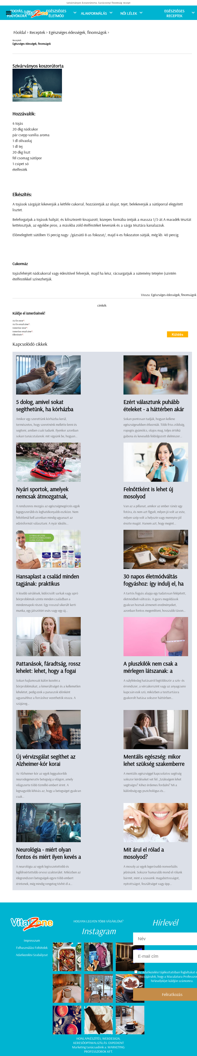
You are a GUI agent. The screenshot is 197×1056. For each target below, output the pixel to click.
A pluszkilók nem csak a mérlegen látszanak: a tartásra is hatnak (150, 670)
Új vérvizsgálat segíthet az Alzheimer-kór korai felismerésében (45, 763)
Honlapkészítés (88, 1038)
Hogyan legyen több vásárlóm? (98, 921)
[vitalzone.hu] (36, 14)
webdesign (111, 1038)
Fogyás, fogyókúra (17, 13)
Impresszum (32, 940)
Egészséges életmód (56, 13)
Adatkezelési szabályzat (32, 955)
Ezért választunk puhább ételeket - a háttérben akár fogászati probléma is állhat (154, 409)
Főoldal (19, 32)
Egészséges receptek (174, 13)
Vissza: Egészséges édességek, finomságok (168, 295)
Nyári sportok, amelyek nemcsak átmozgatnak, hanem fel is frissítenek (42, 496)
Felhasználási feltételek (32, 947)
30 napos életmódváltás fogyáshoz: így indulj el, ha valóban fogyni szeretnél (153, 583)
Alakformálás (94, 13)
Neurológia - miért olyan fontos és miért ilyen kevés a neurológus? (48, 856)
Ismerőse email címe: (22, 331)
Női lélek (128, 13)
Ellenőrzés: (18, 334)
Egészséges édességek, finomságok (78, 32)
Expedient (116, 1043)
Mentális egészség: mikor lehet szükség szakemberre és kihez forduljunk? (154, 763)
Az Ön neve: (18, 320)
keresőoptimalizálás (90, 1043)
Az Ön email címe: (21, 324)
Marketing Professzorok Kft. (104, 1049)
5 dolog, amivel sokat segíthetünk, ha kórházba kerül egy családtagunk (44, 409)
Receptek (37, 32)
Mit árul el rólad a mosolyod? (143, 853)
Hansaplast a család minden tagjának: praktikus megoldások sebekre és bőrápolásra (47, 587)
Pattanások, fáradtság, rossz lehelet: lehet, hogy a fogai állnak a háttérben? (48, 670)
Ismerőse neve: (20, 327)
